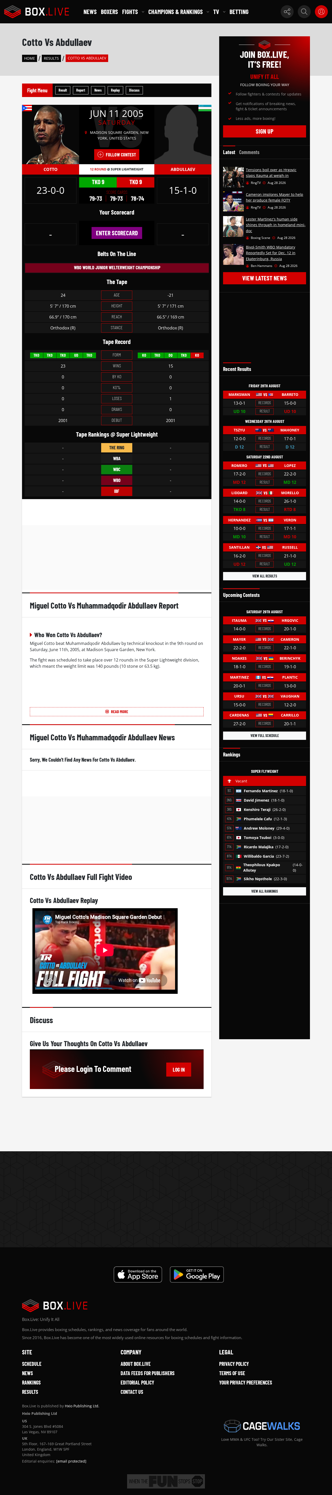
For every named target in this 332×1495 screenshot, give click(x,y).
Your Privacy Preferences (245, 1382)
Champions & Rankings (175, 11)
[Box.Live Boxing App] (138, 1274)
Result (63, 90)
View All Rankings (264, 891)
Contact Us (132, 1392)
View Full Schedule (265, 735)
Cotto (51, 169)
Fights (130, 11)
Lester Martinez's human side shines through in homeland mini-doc (276, 225)
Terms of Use (232, 1373)
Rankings (31, 1382)
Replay (115, 90)
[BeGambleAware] (166, 1481)
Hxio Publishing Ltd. (82, 1405)
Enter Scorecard (117, 233)
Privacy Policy (234, 1364)
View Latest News (264, 278)
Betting (239, 11)
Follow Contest (121, 154)
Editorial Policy (137, 1382)
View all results (264, 576)
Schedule (32, 1364)
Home (29, 58)
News (90, 11)
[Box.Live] (36, 11)
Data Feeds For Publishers (148, 1373)
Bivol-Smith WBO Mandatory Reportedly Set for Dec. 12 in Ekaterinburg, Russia (270, 253)
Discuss (134, 90)
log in (179, 1069)
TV (216, 11)
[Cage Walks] (262, 1426)
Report (80, 90)
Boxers (109, 11)
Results (51, 58)
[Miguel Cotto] (50, 134)
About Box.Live (136, 1364)
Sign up (264, 131)
